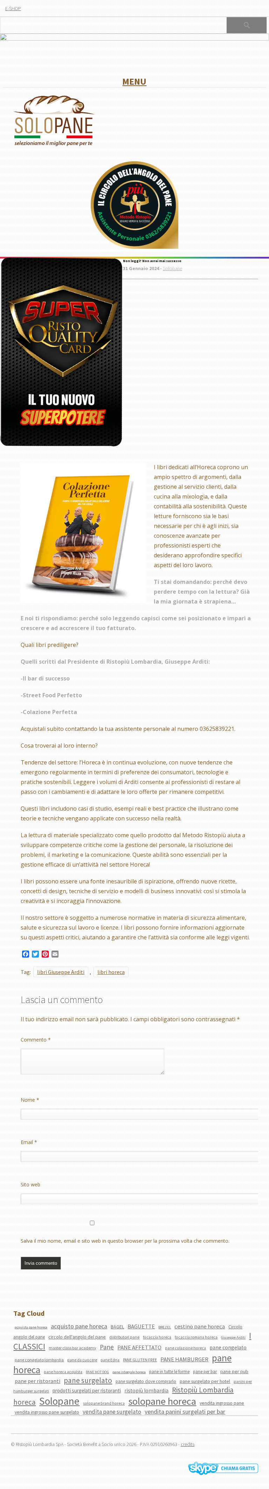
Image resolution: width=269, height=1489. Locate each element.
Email (29, 1142)
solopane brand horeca (104, 1403)
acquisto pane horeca (79, 1326)
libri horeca (111, 971)
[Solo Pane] (53, 145)
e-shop (13, 8)
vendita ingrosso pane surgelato (47, 1412)
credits (187, 1444)
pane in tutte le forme (169, 1372)
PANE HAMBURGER (184, 1359)
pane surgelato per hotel (205, 1381)
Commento (36, 1039)
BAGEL (117, 1327)
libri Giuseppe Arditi (60, 971)
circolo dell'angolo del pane (77, 1337)
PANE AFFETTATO (139, 1347)
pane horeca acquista (63, 1371)
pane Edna (110, 1359)
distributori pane (124, 1337)
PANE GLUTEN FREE (140, 1359)
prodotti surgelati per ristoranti (87, 1390)
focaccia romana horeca (196, 1337)
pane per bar (205, 1372)
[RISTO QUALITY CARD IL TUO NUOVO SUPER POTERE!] (61, 352)
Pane (107, 1347)
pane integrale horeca (129, 1372)
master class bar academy (72, 1347)
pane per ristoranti (37, 1380)
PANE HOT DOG (97, 1372)
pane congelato (228, 1347)
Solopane (172, 268)
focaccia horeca (157, 1337)
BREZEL (164, 1327)
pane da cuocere (82, 1359)
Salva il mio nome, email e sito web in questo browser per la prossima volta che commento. (125, 1240)
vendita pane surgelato (112, 1412)
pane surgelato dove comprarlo (146, 1381)
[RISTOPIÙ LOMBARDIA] (134, 205)
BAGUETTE (141, 1326)
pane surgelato (88, 1380)
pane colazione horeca (185, 1348)
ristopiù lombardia (146, 1390)
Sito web (30, 1184)
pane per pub (234, 1371)
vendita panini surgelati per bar (185, 1411)
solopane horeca (162, 1401)
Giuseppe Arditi (233, 1337)
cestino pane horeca (199, 1326)
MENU (134, 81)
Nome (30, 1099)
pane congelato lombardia (39, 1359)
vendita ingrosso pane (222, 1403)
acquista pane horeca (31, 1327)
